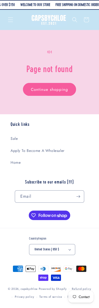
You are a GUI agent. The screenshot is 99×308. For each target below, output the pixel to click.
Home (16, 162)
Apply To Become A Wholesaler (38, 150)
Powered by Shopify (53, 288)
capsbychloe (29, 288)
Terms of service (50, 297)
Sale (14, 138)
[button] (10, 20)
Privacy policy (24, 297)
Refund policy (81, 289)
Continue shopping (49, 89)
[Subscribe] (78, 196)
